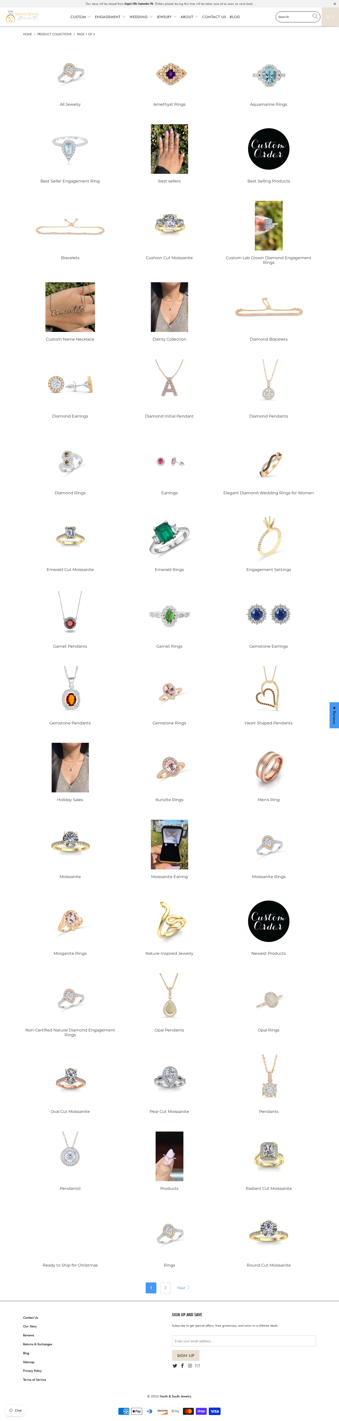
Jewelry (165, 17)
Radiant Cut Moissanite (269, 1161)
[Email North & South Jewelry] (198, 1366)
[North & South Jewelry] (22, 16)
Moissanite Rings (269, 849)
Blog (235, 17)
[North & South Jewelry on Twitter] (175, 1366)
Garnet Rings (169, 619)
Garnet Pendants (70, 619)
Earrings (169, 465)
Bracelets (70, 230)
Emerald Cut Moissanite (70, 542)
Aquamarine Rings (269, 77)
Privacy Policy (32, 1371)
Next (181, 1287)
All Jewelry (70, 77)
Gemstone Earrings (269, 619)
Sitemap (28, 1362)
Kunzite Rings (169, 772)
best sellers (169, 153)
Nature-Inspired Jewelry (169, 926)
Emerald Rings (169, 542)
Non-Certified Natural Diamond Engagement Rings (70, 1005)
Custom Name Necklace (70, 312)
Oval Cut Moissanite (70, 1084)
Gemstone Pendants (70, 695)
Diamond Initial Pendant (169, 389)
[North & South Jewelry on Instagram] (190, 1366)
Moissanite (70, 849)
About (188, 17)
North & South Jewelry (175, 1396)
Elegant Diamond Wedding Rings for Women (269, 465)
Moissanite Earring (169, 849)
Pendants (269, 1084)
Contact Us (214, 17)
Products (169, 1161)
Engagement (108, 17)
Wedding (139, 17)
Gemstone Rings (169, 695)
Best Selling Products (269, 153)
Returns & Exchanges (37, 1344)
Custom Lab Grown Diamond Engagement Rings (269, 233)
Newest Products (269, 926)
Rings (169, 1238)
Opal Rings (269, 1002)
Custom (78, 17)
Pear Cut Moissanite (169, 1084)
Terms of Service (34, 1380)
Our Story (30, 1326)
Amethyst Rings (169, 77)
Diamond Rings (70, 465)
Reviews (28, 1335)
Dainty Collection (169, 312)
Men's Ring (269, 772)
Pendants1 (70, 1161)
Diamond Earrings (70, 389)
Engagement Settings (269, 542)
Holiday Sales (70, 772)
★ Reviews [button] (334, 715)
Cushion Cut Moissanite (169, 230)
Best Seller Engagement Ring (70, 153)
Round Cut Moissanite (269, 1238)
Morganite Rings (70, 926)
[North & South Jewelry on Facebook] (182, 1366)
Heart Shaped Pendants (269, 695)
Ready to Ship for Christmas (70, 1238)
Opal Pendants (169, 1002)
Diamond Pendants (269, 389)
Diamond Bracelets (269, 312)
